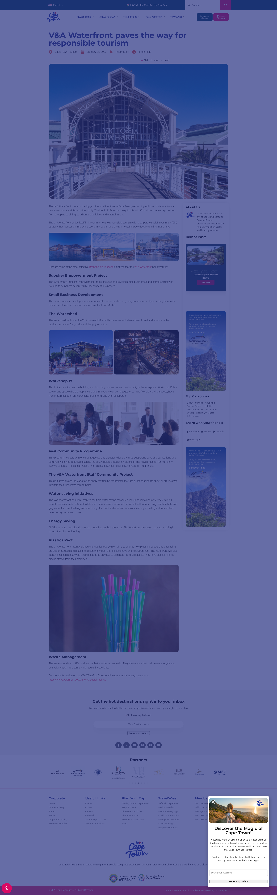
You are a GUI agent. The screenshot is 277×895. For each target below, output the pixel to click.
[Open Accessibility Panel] (7, 888)
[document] (138, 447)
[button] (213, 801)
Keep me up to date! (238, 881)
